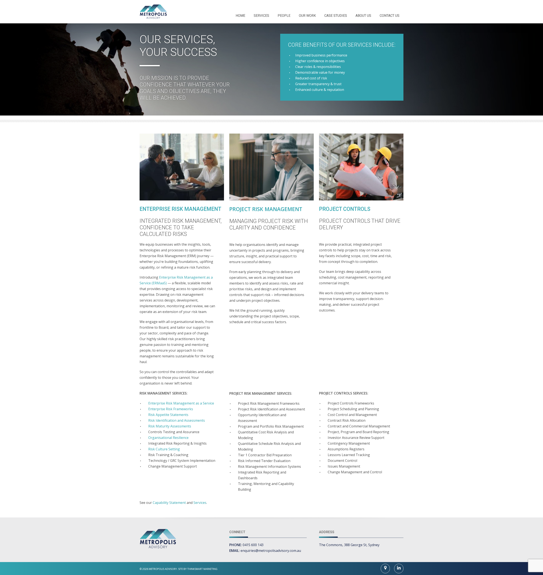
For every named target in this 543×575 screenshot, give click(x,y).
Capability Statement (169, 502)
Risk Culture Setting (164, 449)
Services (261, 16)
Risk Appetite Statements (168, 414)
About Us (363, 16)
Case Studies (335, 16)
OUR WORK (307, 16)
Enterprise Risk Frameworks (170, 409)
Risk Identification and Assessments (176, 420)
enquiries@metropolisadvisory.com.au (271, 550)
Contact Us (389, 16)
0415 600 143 (253, 545)
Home (240, 16)
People (284, 16)
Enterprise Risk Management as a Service (181, 403)
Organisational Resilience (168, 437)
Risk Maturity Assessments (169, 426)
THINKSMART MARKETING (202, 569)
